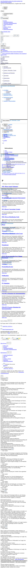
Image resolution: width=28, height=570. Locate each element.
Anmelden (3, 49)
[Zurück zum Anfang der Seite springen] (2, 376)
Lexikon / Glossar (7, 26)
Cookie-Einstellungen (8, 24)
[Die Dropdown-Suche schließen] (17, 36)
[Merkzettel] (1, 42)
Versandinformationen (8, 22)
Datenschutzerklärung (8, 29)
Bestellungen (20, 51)
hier (9, 332)
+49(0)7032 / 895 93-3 (7, 326)
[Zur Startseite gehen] (5, 31)
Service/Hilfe (5, 18)
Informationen (4, 352)
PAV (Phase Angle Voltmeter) (10, 186)
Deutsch (5, 7)
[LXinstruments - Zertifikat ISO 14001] (16, 340)
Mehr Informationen (19, 559)
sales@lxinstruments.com (7, 329)
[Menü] (2, 33)
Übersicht (3, 51)
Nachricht (5, 365)
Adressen (15, 51)
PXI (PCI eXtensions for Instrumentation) (13, 293)
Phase (3, 224)
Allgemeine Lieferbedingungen (10, 23)
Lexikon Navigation (8, 168)
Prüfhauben (5, 275)
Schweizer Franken (8, 13)
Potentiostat (5, 245)
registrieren (5, 50)
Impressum (5, 28)
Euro (5, 15)
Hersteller (5, 134)
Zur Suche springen (16, 1)
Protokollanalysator (7, 266)
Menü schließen (6, 47)
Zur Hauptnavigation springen (11, 2)
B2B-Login (5, 345)
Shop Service (4, 343)
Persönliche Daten (9, 51)
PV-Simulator (6, 283)
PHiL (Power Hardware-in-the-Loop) (12, 233)
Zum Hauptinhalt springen (6, 1)
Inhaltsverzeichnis (10, 167)
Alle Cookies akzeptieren (21, 562)
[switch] (1, 380)
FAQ (4, 25)
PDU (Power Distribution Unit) (10, 217)
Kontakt (5, 20)
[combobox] (7, 36)
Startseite (4, 167)
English (5, 8)
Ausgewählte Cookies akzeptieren (7, 562)
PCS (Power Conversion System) (11, 209)
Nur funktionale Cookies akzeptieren (20, 560)
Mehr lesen (4, 195)
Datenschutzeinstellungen (6, 560)
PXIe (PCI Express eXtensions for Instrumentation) (11, 308)
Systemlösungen (6, 137)
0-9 (2, 164)
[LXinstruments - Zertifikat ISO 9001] (6, 340)
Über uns (5, 135)
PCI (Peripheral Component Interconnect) (13, 198)
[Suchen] (14, 36)
